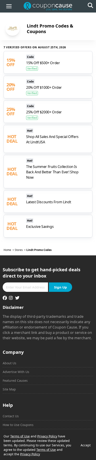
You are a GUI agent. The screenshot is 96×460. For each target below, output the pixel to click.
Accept (86, 445)
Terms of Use (20, 436)
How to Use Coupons (18, 425)
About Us (9, 363)
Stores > (20, 250)
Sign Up (60, 287)
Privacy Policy (47, 436)
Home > (9, 250)
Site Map (9, 389)
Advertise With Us (16, 372)
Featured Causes (15, 380)
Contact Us (11, 416)
